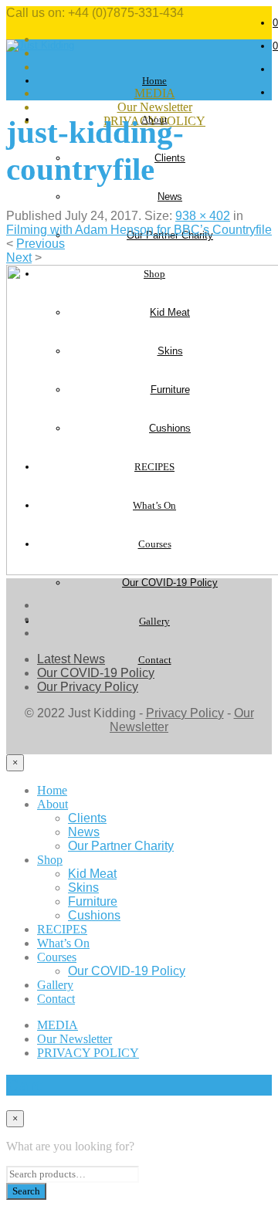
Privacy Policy (185, 713)
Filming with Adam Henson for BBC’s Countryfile (139, 229)
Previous (40, 243)
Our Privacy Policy (87, 686)
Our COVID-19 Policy (170, 582)
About (52, 804)
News (170, 196)
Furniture (92, 901)
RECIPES (62, 929)
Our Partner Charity (121, 845)
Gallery (154, 621)
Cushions (94, 915)
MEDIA (57, 1025)
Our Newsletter (154, 106)
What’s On (63, 943)
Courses (56, 957)
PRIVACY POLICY (88, 1052)
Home (154, 80)
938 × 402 (202, 215)
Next (19, 257)
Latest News (71, 659)
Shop (50, 859)
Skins (83, 887)
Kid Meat (92, 873)
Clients (169, 158)
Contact (154, 660)
